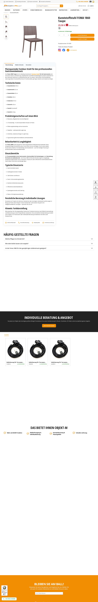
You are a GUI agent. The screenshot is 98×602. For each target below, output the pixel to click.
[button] (49, 239)
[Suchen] (61, 6)
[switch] (4, 594)
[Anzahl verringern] (59, 35)
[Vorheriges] (6, 16)
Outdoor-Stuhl (35, 74)
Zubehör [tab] (6, 335)
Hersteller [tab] (28, 65)
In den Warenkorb (82, 35)
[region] (29, 37)
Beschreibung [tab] (9, 65)
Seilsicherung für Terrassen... (14, 362)
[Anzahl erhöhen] (68, 35)
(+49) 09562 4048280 (83, 1)
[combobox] (48, 6)
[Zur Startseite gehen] (13, 6)
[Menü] (7, 586)
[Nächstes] (6, 38)
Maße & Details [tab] (19, 65)
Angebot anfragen (82, 39)
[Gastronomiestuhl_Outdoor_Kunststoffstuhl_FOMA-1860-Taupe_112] (32, 37)
